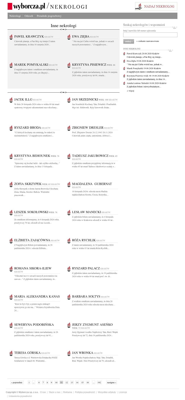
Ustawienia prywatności (20, 396)
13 (72, 382)
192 (99, 382)
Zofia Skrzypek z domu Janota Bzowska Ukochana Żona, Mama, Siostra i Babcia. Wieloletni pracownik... (36, 191)
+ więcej (130, 90)
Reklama (67, 392)
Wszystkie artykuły (107, 392)
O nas (43, 392)
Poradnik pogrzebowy (49, 16)
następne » (111, 382)
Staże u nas (54, 392)
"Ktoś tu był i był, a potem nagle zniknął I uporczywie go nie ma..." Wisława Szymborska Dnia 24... (36, 307)
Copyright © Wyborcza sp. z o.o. (22, 392)
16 (88, 382)
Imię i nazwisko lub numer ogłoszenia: (139, 30)
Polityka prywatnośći (85, 392)
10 (56, 382)
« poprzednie (17, 382)
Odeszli (29, 16)
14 (77, 382)
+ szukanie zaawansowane (147, 41)
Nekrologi (15, 16)
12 (67, 382)
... (33, 382)
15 (82, 382)
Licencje (123, 392)
